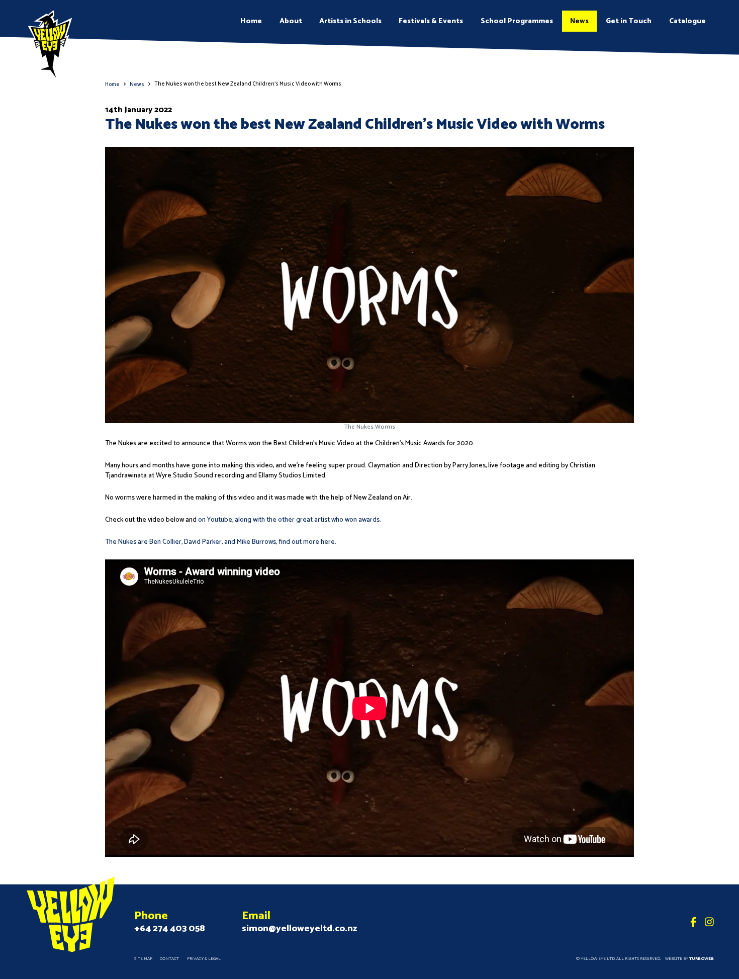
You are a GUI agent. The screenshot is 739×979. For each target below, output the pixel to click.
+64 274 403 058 (169, 928)
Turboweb (701, 958)
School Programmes (517, 21)
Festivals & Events (431, 21)
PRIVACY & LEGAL (204, 958)
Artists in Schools (350, 21)
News (579, 21)
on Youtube (215, 519)
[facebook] (693, 923)
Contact (169, 958)
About (291, 21)
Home (251, 21)
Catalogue (687, 21)
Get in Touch (629, 21)
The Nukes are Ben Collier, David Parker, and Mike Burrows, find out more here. (220, 541)
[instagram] (709, 923)
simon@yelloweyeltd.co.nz (299, 928)
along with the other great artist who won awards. (309, 519)
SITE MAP (143, 958)
